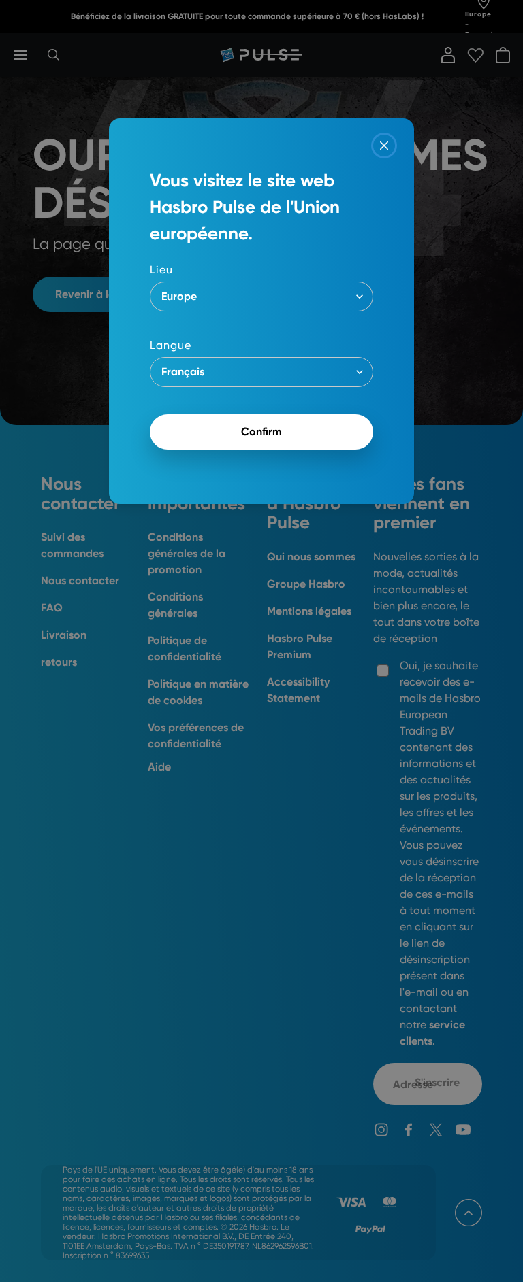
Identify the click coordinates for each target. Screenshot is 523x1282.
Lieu (161, 269)
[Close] (384, 145)
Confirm (261, 431)
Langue (170, 345)
